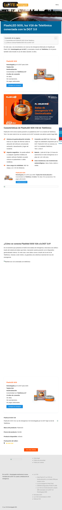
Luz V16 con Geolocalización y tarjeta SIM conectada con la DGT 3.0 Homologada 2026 (47, 490)
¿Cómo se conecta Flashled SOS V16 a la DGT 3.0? (20, 42)
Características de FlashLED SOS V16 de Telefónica (20, 40)
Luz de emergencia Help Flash (45, 483)
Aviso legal (37, 458)
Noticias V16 (37, 499)
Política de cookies (39, 462)
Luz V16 (36, 474)
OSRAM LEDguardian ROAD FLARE (47, 485)
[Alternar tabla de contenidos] (55, 38)
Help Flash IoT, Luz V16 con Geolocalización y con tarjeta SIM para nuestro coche (47, 479)
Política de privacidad (39, 460)
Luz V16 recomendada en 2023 (42, 497)
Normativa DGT (38, 494)
